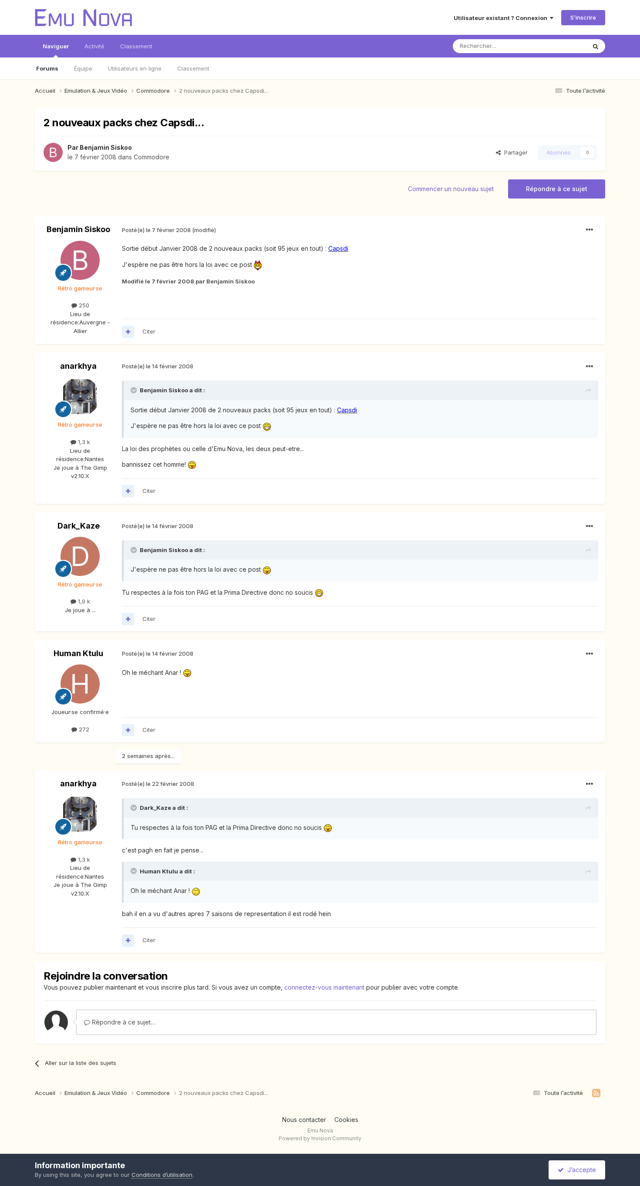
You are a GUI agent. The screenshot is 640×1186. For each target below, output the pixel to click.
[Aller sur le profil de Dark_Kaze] (80, 556)
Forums (47, 68)
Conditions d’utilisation (161, 1174)
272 (83, 729)
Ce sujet (563, 46)
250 (83, 305)
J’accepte (580, 1169)
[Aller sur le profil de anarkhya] (80, 396)
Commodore (151, 157)
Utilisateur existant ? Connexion (502, 17)
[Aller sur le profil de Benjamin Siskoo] (53, 152)
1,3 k (83, 441)
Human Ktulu (78, 653)
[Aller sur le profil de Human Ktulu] (80, 684)
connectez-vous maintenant (324, 987)
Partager (514, 152)
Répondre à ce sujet (556, 188)
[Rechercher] (595, 46)
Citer (148, 331)
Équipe (83, 68)
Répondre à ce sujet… (122, 1022)
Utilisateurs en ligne (135, 68)
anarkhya (78, 366)
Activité (94, 46)
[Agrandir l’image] (258, 264)
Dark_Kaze (78, 525)
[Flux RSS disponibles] (596, 1093)
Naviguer (56, 46)
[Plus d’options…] (589, 230)
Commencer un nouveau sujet (451, 188)
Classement (193, 68)
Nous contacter (304, 1119)
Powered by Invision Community (320, 1138)
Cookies (346, 1119)
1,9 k (83, 601)
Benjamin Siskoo (106, 147)
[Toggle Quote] (134, 390)
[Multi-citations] (128, 332)
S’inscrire (583, 17)
